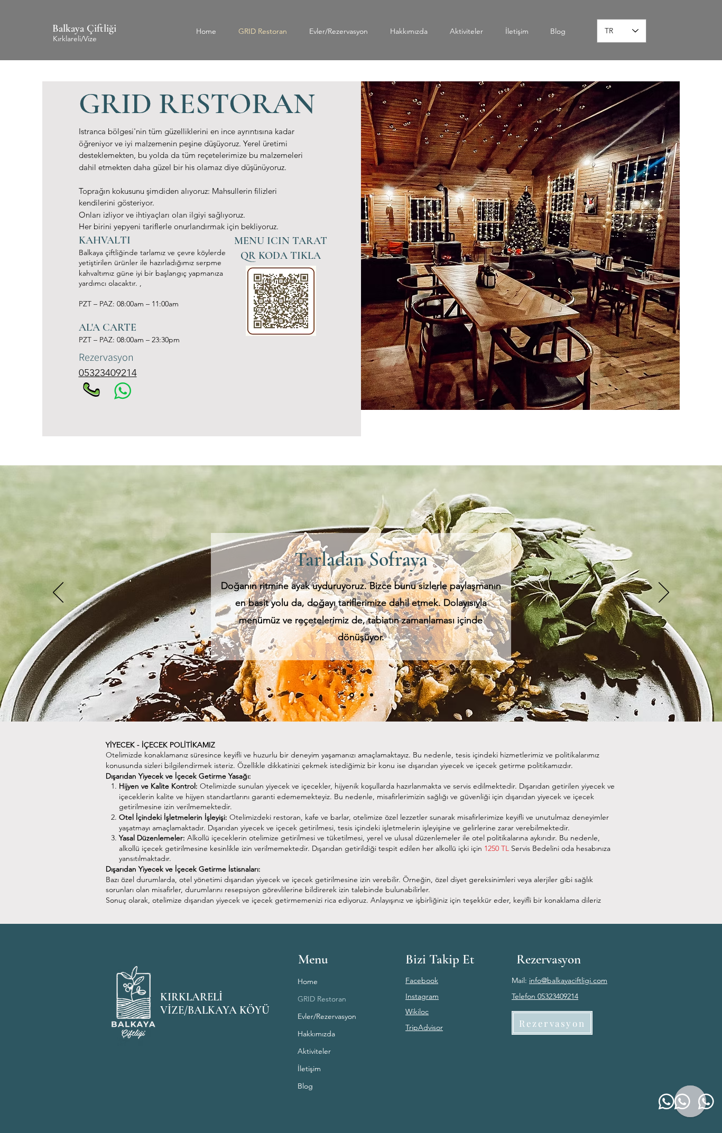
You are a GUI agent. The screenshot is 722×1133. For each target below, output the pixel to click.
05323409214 (108, 373)
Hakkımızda (316, 1033)
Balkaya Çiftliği (84, 28)
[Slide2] (361, 694)
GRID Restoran (322, 999)
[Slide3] (371, 695)
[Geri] (58, 593)
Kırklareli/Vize (75, 38)
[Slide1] (351, 695)
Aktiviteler (314, 1051)
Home (308, 981)
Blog (305, 1086)
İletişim (309, 1068)
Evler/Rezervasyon (327, 1016)
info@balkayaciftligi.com (568, 980)
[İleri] (664, 593)
